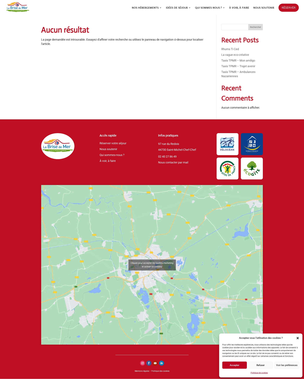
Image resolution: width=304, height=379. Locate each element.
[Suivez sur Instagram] (142, 363)
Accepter (234, 365)
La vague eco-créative (235, 54)
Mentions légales (142, 371)
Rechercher (255, 27)
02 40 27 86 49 (167, 156)
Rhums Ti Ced (230, 49)
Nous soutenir (108, 149)
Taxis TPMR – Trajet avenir (238, 66)
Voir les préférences (287, 365)
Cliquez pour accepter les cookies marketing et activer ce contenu (152, 265)
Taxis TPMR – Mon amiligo (238, 60)
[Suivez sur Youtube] (155, 363)
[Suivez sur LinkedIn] (161, 363)
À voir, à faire (108, 160)
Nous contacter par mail (173, 162)
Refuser (260, 365)
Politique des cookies (160, 371)
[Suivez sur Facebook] (148, 363)
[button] (297, 338)
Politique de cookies (259, 373)
